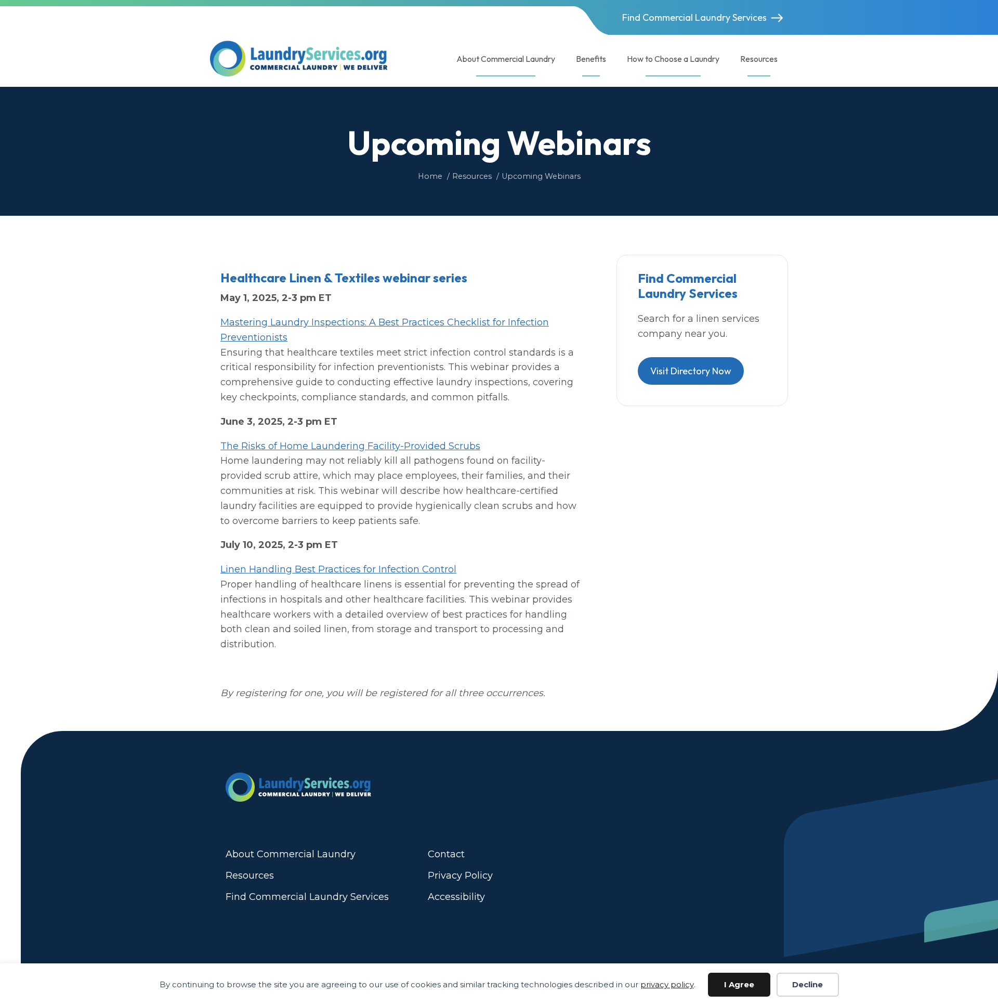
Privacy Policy (460, 875)
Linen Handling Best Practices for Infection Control (338, 569)
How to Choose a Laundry (673, 59)
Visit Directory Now (690, 371)
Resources (759, 59)
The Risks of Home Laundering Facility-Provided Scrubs (350, 446)
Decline (807, 984)
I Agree (739, 984)
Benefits (591, 59)
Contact (446, 854)
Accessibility (456, 897)
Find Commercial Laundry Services (307, 897)
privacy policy (667, 984)
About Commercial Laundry (505, 59)
